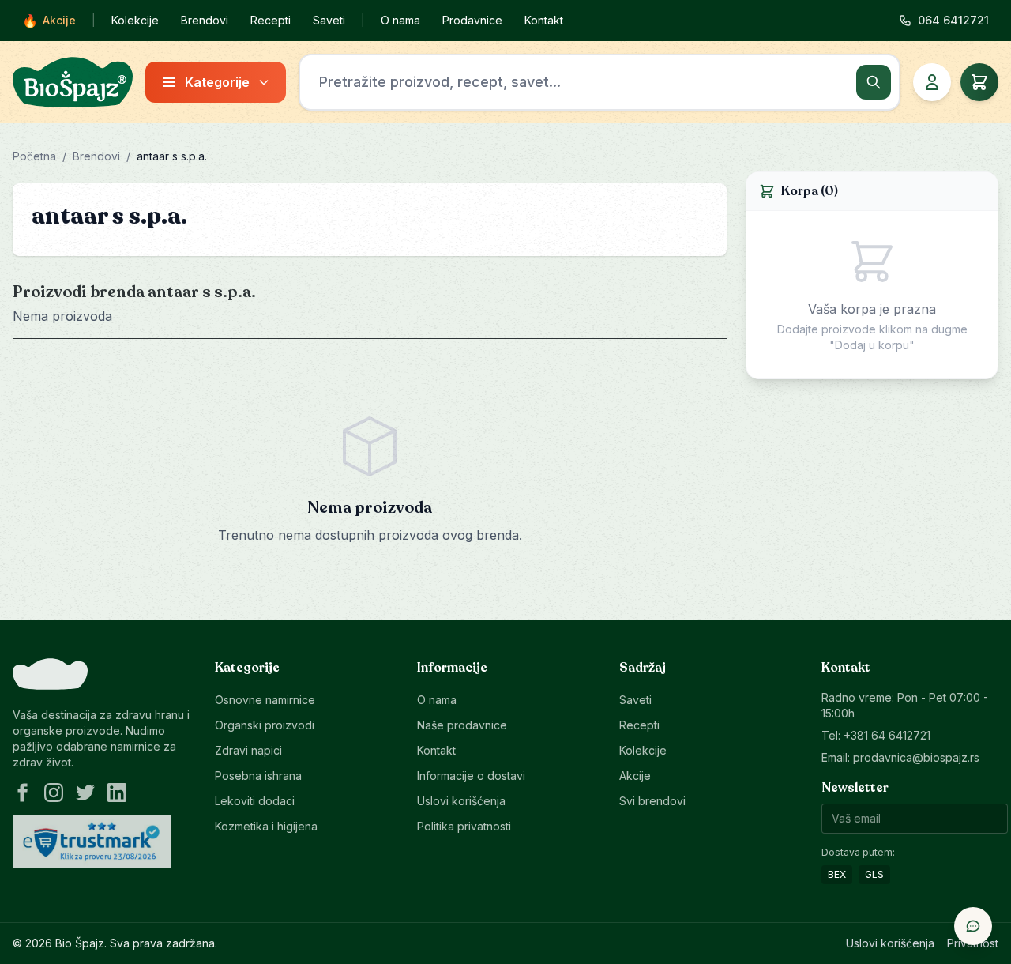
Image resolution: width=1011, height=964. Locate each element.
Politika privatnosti (464, 826)
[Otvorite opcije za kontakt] (973, 926)
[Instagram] (53, 792)
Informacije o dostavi (471, 775)
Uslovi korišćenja (461, 801)
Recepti (270, 20)
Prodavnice (472, 20)
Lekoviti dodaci (255, 801)
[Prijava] (932, 82)
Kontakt (543, 20)
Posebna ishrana (258, 775)
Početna (34, 156)
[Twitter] (85, 792)
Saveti (329, 20)
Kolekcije (135, 20)
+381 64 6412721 (887, 735)
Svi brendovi (652, 801)
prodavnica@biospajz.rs (916, 757)
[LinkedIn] (116, 792)
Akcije (49, 20)
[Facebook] (22, 792)
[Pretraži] (873, 82)
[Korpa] (979, 82)
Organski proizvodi (264, 725)
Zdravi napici (248, 750)
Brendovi (204, 20)
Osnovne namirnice (265, 699)
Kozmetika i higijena (266, 826)
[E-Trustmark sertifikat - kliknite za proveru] (92, 841)
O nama (400, 20)
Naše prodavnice (462, 725)
